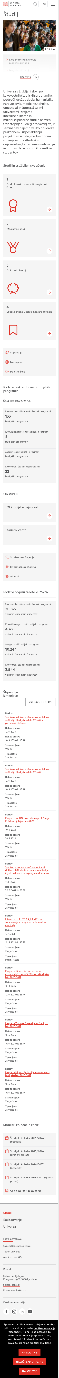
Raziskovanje (12, 1220)
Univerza (9, 1226)
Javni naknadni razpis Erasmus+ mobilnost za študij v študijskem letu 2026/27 (27, 770)
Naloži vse (29, 1371)
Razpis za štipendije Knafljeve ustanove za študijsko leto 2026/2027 (27, 1074)
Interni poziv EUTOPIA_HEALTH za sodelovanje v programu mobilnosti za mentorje (25, 922)
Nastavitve (29, 1353)
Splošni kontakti (11, 1285)
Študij (7, 1213)
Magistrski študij (19, 70)
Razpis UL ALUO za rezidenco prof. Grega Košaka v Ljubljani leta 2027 (27, 820)
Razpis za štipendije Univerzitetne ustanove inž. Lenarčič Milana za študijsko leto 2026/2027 (27, 974)
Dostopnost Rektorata (14, 1291)
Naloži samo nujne (29, 1362)
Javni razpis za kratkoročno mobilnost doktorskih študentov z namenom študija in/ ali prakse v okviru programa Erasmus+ (27, 870)
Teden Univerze (11, 1252)
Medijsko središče (12, 1257)
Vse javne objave (40, 702)
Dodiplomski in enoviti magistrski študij (23, 61)
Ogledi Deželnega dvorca (16, 1246)
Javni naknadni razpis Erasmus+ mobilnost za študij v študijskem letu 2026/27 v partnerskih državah (27, 720)
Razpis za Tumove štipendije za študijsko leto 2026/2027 (26, 1025)
